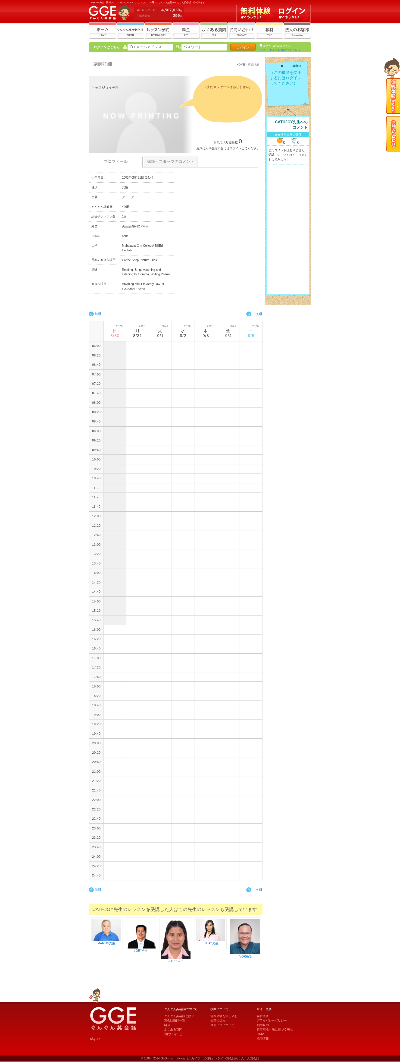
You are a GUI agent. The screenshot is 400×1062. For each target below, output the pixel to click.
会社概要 (263, 1016)
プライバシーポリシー (272, 1020)
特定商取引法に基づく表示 (275, 1029)
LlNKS (261, 1034)
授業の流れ (217, 1020)
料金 (167, 1025)
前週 (98, 314)
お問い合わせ (173, 1034)
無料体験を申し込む (224, 1016)
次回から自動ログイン (277, 45)
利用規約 (263, 1025)
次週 (259, 314)
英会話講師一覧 (174, 1020)
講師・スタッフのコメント (170, 161)
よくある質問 (173, 1029)
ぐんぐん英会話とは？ (179, 1016)
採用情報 (263, 1038)
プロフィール (116, 161)
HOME (241, 64)
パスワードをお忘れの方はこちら (279, 50)
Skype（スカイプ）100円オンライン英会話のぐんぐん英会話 (218, 1058)
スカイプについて (222, 1025)
